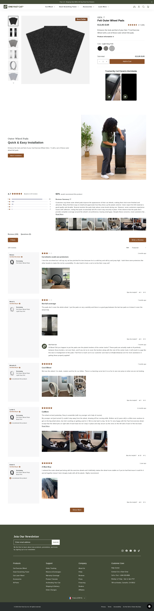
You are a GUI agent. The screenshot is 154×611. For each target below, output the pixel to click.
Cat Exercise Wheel (20, 568)
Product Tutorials (52, 579)
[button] (29, 199)
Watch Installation (16, 155)
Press (81, 579)
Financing (82, 582)
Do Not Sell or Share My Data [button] (132, 607)
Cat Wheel (49, 7)
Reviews (81, 575)
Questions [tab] (26, 234)
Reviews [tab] (13, 234)
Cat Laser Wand (18, 575)
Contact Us (115, 572)
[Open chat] (149, 606)
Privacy (103, 607)
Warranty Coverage (52, 575)
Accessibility (117, 607)
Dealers (81, 586)
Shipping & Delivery (53, 586)
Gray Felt (106, 48)
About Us (82, 568)
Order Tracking (51, 568)
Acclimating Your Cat (53, 582)
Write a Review (139, 240)
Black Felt (99, 48)
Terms (109, 607)
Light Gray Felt (112, 48)
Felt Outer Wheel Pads (23, 263)
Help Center (115, 568)
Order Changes (51, 590)
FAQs (80, 572)
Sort (127, 247)
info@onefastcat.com (118, 352)
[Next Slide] (144, 224)
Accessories (88, 7)
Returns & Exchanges (53, 572)
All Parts (16, 582)
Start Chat (124, 572)
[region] (101, 224)
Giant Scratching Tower (68, 7)
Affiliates (82, 590)
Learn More (102, 7)
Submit (56, 542)
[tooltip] (70, 199)
